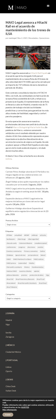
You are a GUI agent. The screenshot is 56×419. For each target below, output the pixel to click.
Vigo (47, 275)
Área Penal (42, 283)
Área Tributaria (12, 287)
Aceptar (8, 415)
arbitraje (35, 235)
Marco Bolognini (20, 127)
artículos (43, 235)
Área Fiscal (40, 279)
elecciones (31, 247)
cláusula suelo (12, 243)
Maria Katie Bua (37, 127)
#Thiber (9, 235)
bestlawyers (11, 239)
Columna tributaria (25, 243)
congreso (21, 247)
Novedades (33, 38)
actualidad (18, 235)
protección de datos (36, 275)
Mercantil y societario (14, 267)
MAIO (9, 259)
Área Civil (10, 279)
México (26, 267)
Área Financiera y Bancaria (25, 279)
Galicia (42, 251)
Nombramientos (37, 267)
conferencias (11, 247)
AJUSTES (25, 407)
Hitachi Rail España (39, 73)
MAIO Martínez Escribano (22, 259)
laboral (43, 255)
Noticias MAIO (12, 271)
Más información (9, 409)
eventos (40, 247)
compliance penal (41, 243)
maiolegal (12, 38)
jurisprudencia (33, 255)
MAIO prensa (11, 263)
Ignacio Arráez (20, 255)
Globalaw (10, 255)
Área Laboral (11, 283)
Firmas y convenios (31, 251)
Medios (31, 263)
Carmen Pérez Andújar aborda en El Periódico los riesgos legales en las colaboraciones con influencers (27, 174)
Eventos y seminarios (14, 251)
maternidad (22, 263)
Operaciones (44, 38)
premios (24, 275)
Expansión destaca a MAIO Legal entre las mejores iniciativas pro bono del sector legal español (25, 201)
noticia (9, 158)
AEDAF (26, 235)
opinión (36, 271)
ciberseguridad (33, 239)
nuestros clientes (25, 271)
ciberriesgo (22, 239)
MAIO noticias (39, 259)
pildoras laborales (13, 275)
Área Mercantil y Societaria (27, 283)
